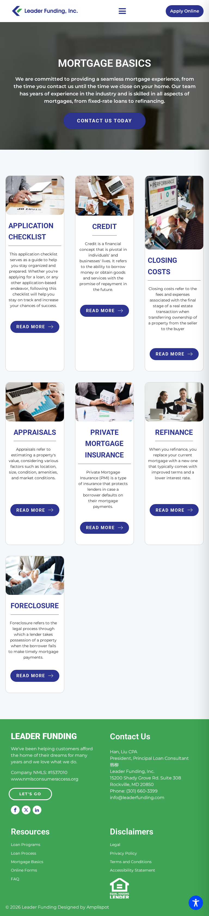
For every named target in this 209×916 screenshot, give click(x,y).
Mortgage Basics (27, 862)
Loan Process (23, 853)
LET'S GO (30, 793)
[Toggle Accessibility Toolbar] (196, 903)
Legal (115, 845)
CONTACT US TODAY (104, 120)
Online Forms (24, 870)
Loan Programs (25, 845)
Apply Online (184, 11)
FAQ (15, 879)
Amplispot (98, 907)
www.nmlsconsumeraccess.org (44, 779)
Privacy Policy (123, 853)
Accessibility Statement (132, 870)
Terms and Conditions (131, 862)
